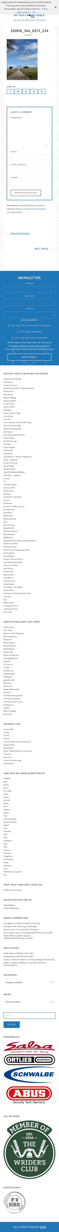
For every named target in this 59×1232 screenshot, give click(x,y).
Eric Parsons (8, 664)
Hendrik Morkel (9, 469)
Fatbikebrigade (9, 674)
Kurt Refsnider (9, 509)
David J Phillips (9, 438)
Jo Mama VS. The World (12, 497)
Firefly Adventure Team (12, 890)
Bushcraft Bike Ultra (11, 655)
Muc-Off (7, 800)
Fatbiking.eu (8, 677)
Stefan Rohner (9, 584)
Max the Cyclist (9, 525)
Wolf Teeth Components (13, 872)
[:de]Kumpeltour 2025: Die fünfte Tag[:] (18, 956)
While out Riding (10, 711)
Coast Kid (7, 419)
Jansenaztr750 (9, 488)
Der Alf (6, 735)
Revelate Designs (10, 822)
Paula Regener (9, 556)
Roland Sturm (9, 575)
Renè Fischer (8, 568)
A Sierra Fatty (9, 627)
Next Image (43, 248)
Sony (5, 837)
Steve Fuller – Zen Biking (13, 587)
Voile (5, 868)
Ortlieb (6, 813)
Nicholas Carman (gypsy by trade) (16, 550)
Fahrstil (6, 738)
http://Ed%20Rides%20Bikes (14, 472)
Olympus (7, 809)
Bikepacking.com (10, 646)
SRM (5, 847)
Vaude (6, 862)
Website (14, 177)
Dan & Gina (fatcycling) (12, 429)
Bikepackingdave (10, 401)
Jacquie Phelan (9, 745)
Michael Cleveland (11, 531)
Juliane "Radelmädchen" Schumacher (18, 751)
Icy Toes (7, 478)
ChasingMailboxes (11, 658)
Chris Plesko (8, 416)
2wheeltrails (8, 382)
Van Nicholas (8, 859)
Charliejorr (8, 410)
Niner (6, 806)
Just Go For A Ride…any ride (14, 506)
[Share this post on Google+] (34, 91)
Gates (6, 794)
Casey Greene (9, 404)
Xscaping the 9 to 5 (11, 606)
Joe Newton (8, 503)
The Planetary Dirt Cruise (13, 702)
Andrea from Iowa (10, 385)
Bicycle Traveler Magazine (14, 633)
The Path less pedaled (12, 698)
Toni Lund (7, 596)
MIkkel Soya (8, 537)
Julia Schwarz (9, 748)
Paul (5, 816)
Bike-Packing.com (10, 636)
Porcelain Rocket (10, 819)
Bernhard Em (9, 391)
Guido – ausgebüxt (11, 460)
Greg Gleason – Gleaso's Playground (17, 456)
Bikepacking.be (9, 643)
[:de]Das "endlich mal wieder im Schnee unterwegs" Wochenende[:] (29, 959)
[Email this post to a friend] (42, 91)
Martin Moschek (10, 519)
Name (14, 152)
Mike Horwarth (9, 534)
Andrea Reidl (8, 729)
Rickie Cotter (8, 571)
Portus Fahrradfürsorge (13, 760)
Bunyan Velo (8, 652)
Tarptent (7, 850)
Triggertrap (8, 856)
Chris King (7, 791)
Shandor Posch (9, 581)
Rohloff (6, 825)
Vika (5, 599)
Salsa (6, 828)
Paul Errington (9, 553)
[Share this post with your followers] (18, 91)
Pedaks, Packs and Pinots (13, 559)
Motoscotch (8, 686)
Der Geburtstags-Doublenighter (25, 926)
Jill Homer (7, 494)
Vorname (29, 283)
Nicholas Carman (10, 547)
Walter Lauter (9, 602)
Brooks (6, 785)
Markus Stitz (8, 516)
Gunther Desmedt (10, 463)
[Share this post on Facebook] (10, 91)
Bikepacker (8, 639)
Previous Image (18, 233)
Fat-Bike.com (8, 671)
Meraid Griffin (9, 528)
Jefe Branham (9, 491)
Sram (6, 844)
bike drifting (8, 394)
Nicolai (6, 803)
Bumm (6, 788)
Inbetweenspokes (10, 484)
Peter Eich (7, 757)
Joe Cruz (7, 500)
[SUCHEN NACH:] (29, 1015)
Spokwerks (8, 841)
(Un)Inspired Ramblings (12, 379)
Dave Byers (8, 432)
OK (34, 12)
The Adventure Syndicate (13, 695)
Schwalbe (7, 831)
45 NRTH (7, 778)
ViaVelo (6, 708)
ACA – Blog (8, 630)
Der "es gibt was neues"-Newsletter (30, 337)
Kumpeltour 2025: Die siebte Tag (27, 923)
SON (5, 834)
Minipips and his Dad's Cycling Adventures (20, 540)
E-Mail (29, 308)
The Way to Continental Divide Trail (17, 593)
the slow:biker (9, 590)
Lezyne (6, 797)
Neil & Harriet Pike (11, 543)
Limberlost (8, 754)
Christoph (7, 926)
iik (4, 481)
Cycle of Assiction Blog (12, 425)
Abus (5, 781)
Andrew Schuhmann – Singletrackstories (19, 388)
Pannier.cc (8, 692)
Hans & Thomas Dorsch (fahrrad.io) (17, 742)
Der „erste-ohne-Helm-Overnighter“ (25, 929)
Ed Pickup (7, 444)
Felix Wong (8, 453)
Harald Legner (9, 466)
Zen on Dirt (8, 612)
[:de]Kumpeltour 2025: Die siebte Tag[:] (18, 953)
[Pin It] (26, 91)
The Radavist (8, 705)
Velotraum (8, 865)
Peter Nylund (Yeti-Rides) (13, 562)
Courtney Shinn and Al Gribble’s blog (17, 422)
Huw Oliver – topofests (12, 475)
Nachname (29, 296)
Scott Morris (8, 578)
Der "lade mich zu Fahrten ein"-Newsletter (31, 325)
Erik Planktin (8, 450)
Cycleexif (7, 661)
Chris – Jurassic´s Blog (12, 413)
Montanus (7, 683)
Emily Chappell (9, 447)
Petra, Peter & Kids (11, 565)
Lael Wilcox (8, 512)
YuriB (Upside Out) (11, 609)
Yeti (5, 875)
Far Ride (7, 667)
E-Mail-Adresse (19, 164)
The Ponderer (9, 763)
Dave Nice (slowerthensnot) (14, 435)
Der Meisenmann (10, 441)
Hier (43, 1226)
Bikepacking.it (9, 649)
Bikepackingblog (10, 397)
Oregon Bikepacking (11, 689)
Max (5, 522)
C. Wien (6, 732)
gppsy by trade (9, 680)
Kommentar (17, 117)
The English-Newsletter (31, 331)
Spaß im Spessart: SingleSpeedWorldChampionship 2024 (30, 933)
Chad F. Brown (9, 407)
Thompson (8, 853)
